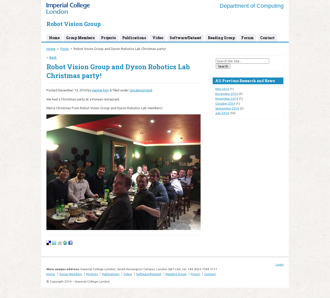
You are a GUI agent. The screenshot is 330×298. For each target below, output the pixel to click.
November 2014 (226, 98)
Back (53, 57)
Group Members (80, 37)
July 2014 (222, 113)
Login (280, 264)
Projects (108, 37)
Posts (64, 48)
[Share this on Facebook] (70, 244)
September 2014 (227, 108)
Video (157, 37)
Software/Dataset (185, 37)
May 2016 (222, 88)
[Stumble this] (65, 244)
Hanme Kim (100, 90)
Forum (247, 37)
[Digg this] (59, 244)
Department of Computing (252, 6)
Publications (134, 37)
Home (54, 37)
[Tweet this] (54, 244)
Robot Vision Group (73, 24)
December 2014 (226, 93)
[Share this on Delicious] (48, 244)
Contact (267, 37)
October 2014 (225, 103)
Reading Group (221, 37)
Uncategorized (141, 90)
